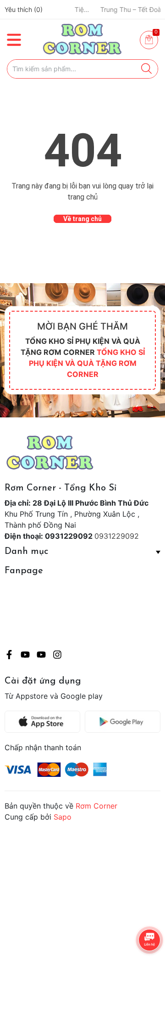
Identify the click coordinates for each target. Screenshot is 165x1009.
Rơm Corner (96, 805)
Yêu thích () (24, 9)
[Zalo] (41, 656)
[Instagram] (57, 656)
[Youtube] (25, 656)
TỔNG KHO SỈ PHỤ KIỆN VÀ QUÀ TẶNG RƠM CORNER (87, 363)
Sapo (63, 816)
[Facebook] (9, 656)
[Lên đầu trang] (140, 965)
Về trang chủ (82, 218)
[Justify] (146, 69)
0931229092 (116, 536)
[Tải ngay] (45, 722)
